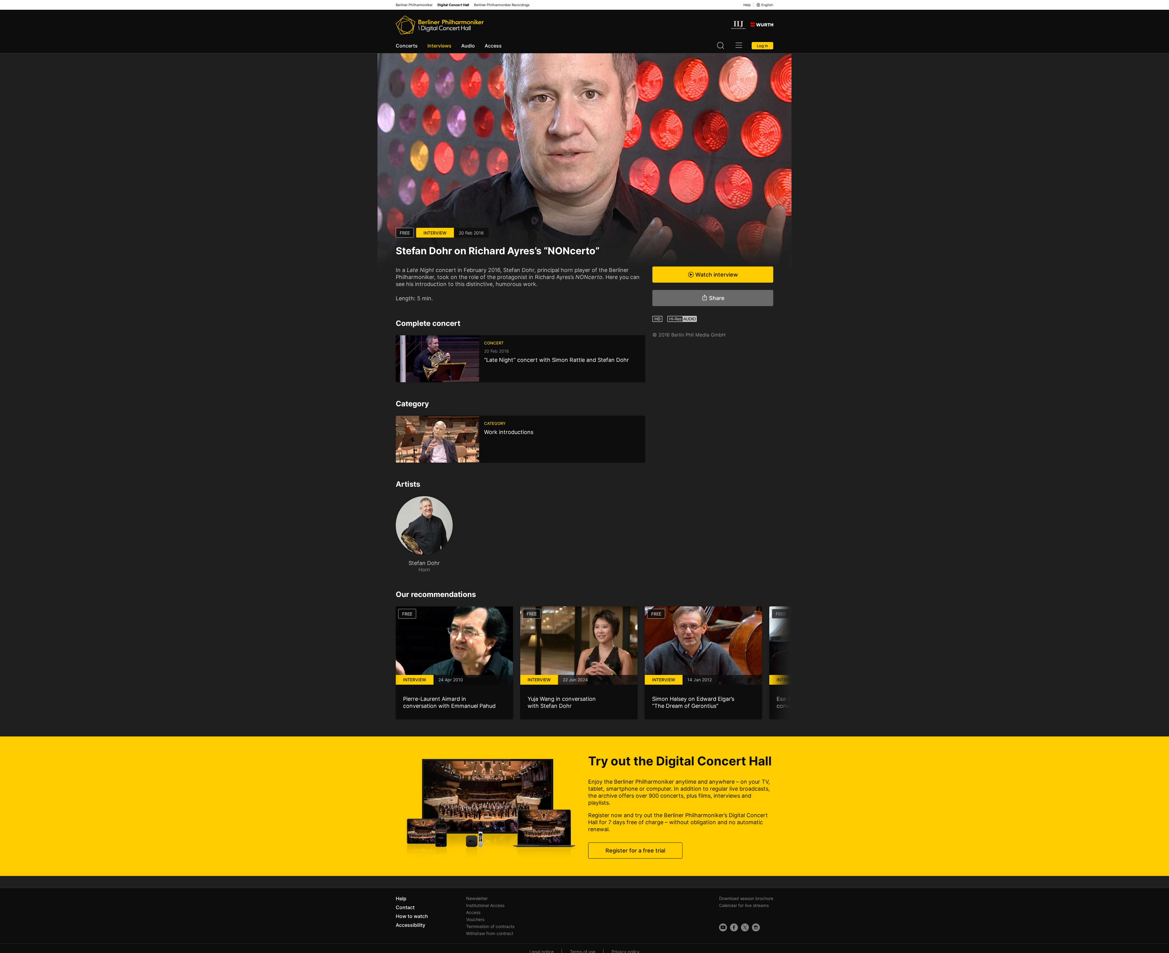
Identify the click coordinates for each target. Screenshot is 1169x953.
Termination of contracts (490, 926)
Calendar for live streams (744, 905)
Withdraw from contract (489, 933)
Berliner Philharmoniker (414, 5)
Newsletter (477, 898)
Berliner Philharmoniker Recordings (502, 5)
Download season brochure (746, 898)
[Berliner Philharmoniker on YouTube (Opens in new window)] (723, 927)
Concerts (407, 46)
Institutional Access (485, 905)
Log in (762, 45)
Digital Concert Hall (453, 5)
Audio (468, 46)
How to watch (412, 916)
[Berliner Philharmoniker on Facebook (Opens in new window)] (734, 927)
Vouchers (475, 919)
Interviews (439, 46)
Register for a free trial (635, 850)
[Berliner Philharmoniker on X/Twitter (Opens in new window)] (745, 927)
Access (493, 46)
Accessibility (410, 925)
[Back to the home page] (440, 25)
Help (747, 5)
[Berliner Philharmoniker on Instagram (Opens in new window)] (756, 927)
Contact (405, 907)
